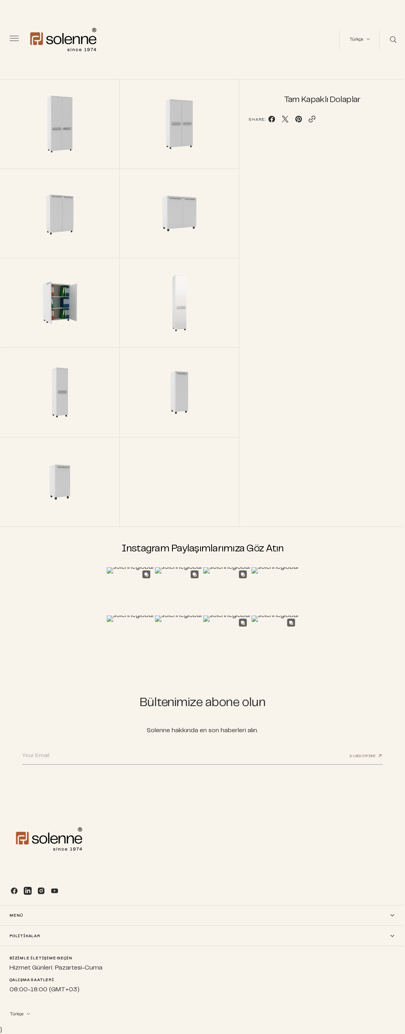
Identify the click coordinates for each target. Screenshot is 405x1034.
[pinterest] (295, 121)
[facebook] (268, 121)
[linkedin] (27, 891)
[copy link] (308, 121)
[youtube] (54, 891)
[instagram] (41, 891)
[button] (13, 40)
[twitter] (282, 121)
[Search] (386, 39)
